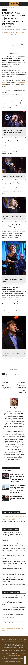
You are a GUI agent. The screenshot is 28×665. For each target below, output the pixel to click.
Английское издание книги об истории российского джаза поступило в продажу (13, 544)
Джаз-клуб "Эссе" (18, 374)
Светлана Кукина (6, 601)
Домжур (4, 375)
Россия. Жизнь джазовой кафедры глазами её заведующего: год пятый (7, 386)
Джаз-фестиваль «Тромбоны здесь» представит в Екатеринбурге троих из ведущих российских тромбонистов (20, 387)
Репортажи (11, 7)
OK (25, 660)
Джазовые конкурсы (4, 489)
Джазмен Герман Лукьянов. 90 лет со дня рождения (13, 539)
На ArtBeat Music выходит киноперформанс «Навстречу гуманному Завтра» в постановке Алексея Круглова (14, 563)
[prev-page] (3, 504)
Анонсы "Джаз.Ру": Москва (4, 499)
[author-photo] (14, 405)
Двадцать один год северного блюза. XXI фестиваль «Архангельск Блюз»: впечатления (17, 478)
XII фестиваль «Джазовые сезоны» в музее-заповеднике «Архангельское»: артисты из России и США (13, 550)
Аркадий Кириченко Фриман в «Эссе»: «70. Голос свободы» (17, 498)
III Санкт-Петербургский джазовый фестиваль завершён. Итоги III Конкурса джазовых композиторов (17, 489)
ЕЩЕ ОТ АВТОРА (6, 470)
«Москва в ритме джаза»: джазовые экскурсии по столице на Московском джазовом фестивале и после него (12, 534)
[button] (2, 4)
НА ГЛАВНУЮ (5, 7)
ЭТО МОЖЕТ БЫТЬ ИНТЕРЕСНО (10, 468)
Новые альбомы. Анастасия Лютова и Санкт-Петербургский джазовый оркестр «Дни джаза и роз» (13, 609)
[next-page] (5, 504)
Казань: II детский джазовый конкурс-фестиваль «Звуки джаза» (12, 569)
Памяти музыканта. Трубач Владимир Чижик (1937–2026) (13, 602)
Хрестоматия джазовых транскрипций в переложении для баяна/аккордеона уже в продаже (13, 557)
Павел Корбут (8, 26)
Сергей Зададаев (6, 621)
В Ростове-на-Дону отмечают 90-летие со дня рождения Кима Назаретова (13, 585)
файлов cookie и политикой (9, 660)
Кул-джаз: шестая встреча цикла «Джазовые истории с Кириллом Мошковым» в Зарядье (12, 616)
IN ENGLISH (17, 655)
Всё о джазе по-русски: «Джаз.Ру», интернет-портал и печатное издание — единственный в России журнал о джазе (14, 518)
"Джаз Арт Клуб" (9, 374)
